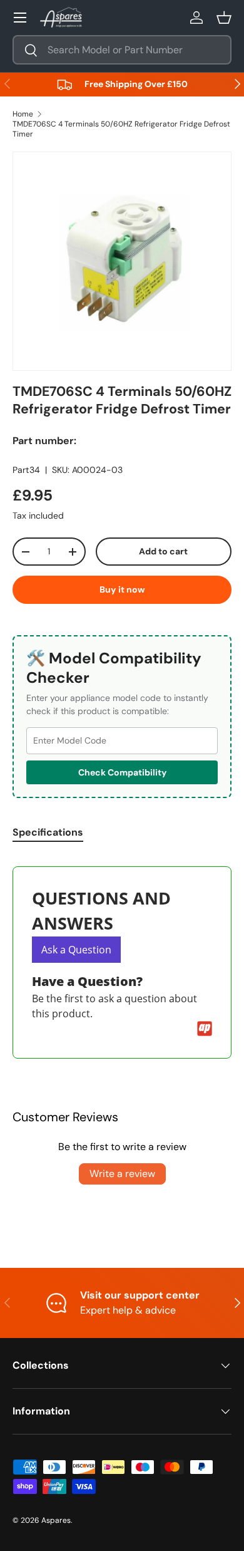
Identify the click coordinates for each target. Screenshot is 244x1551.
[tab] (48, 832)
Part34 (26, 469)
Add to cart (163, 551)
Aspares (56, 1520)
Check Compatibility (122, 772)
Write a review (122, 1173)
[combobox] (122, 50)
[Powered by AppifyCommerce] (204, 1028)
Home (23, 114)
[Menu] (20, 17)
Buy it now (122, 589)
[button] (224, 17)
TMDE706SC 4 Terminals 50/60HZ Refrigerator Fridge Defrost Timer (121, 129)
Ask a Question (76, 950)
